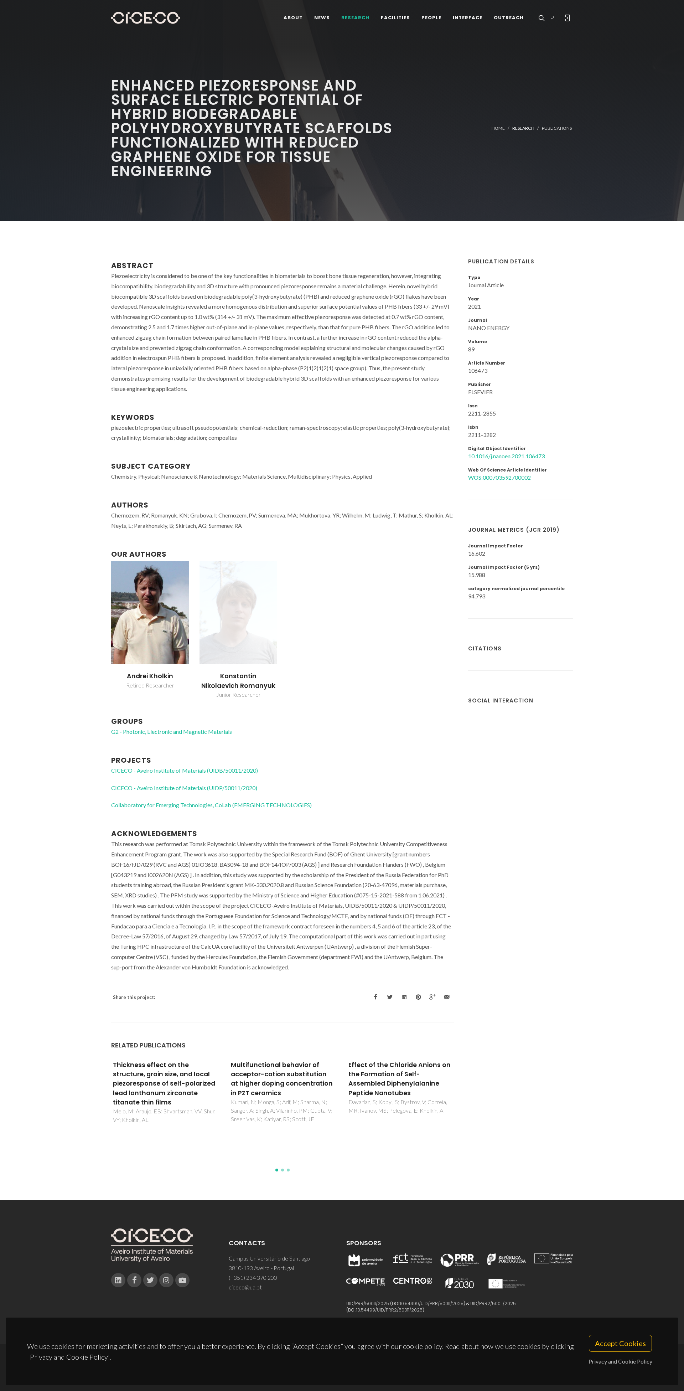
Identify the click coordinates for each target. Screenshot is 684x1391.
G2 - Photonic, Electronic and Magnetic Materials (171, 731)
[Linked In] (118, 1280)
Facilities (395, 17)
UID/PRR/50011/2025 (367, 1303)
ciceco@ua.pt (245, 1287)
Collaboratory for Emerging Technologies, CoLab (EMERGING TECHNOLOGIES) (211, 805)
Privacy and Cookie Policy (620, 1361)
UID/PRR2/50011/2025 (493, 1303)
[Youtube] (182, 1280)
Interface (467, 17)
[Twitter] (150, 1280)
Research (355, 17)
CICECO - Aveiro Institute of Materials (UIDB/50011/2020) (184, 770)
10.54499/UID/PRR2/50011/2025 (389, 1310)
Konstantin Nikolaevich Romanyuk (238, 681)
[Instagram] (166, 1280)
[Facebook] (134, 1280)
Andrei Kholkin (150, 676)
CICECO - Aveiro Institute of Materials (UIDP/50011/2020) (184, 787)
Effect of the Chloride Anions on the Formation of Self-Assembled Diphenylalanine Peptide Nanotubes (319, 1079)
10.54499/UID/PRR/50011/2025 (431, 1303)
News (322, 17)
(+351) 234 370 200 (253, 1277)
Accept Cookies (620, 1343)
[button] (276, 1170)
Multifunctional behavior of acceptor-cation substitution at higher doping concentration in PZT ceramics (201, 1079)
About (293, 17)
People (431, 17)
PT (553, 17)
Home (498, 128)
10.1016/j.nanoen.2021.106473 (506, 456)
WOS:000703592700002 (499, 477)
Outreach (509, 17)
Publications (557, 128)
